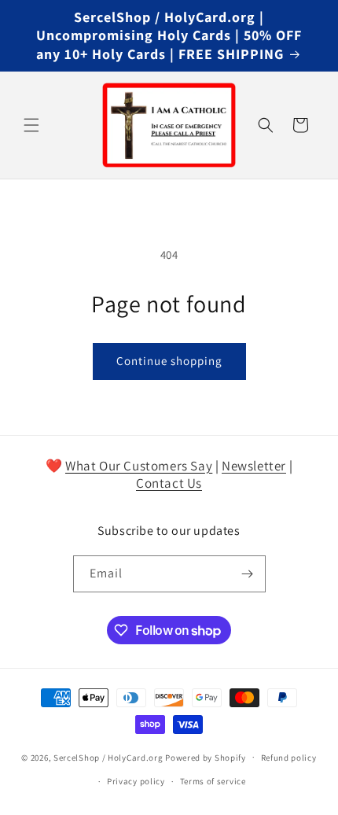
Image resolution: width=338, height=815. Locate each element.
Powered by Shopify (205, 756)
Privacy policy (136, 781)
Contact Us (169, 483)
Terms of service (213, 781)
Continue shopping (169, 360)
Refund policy (289, 757)
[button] (31, 125)
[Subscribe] (247, 573)
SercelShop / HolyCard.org (108, 756)
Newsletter (254, 465)
